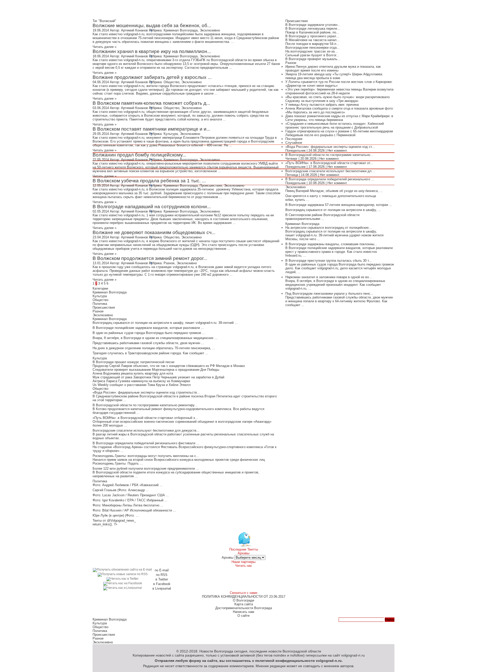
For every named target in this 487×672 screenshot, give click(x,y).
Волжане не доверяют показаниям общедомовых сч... (154, 232)
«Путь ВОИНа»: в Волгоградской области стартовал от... (329, 163)
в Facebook (161, 584)
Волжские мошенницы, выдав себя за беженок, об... (152, 25)
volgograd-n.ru (329, 661)
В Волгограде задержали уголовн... (312, 25)
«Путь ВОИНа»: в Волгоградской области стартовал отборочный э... (145, 418)
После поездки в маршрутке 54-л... (312, 44)
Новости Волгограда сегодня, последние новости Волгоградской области (260, 651)
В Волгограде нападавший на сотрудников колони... (152, 206)
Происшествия (211, 185)
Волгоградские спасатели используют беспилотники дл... (330, 171)
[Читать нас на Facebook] (122, 583)
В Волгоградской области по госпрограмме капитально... (329, 155)
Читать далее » (104, 47)
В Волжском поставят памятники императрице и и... (151, 129)
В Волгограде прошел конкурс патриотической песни (133, 362)
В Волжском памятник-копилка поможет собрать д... (151, 103)
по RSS (161, 575)
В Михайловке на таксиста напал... (312, 40)
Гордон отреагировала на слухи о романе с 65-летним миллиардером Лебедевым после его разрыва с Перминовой (339, 133)
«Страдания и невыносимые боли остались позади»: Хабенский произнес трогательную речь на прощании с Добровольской (334, 125)
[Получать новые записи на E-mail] (122, 569)
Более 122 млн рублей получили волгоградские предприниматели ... (146, 468)
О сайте (243, 615)
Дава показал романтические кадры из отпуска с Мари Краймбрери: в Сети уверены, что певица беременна (339, 118)
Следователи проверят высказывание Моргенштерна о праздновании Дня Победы (156, 370)
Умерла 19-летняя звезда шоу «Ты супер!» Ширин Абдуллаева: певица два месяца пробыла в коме (334, 76)
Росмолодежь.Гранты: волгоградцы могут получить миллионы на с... (146, 456)
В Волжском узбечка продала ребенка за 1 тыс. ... (149, 180)
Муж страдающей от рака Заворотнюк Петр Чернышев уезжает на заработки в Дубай (158, 377)
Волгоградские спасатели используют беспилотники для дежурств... (146, 430)
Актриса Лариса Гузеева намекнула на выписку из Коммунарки (141, 381)
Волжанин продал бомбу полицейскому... (139, 154)
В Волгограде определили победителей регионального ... (329, 179)
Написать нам (243, 612)
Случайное (293, 143)
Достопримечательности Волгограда (243, 608)
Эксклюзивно (210, 30)
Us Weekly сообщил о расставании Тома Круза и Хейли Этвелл (142, 385)
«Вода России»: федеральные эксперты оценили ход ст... (330, 147)
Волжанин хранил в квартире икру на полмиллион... (152, 51)
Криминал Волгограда (181, 30)
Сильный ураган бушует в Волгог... (312, 55)
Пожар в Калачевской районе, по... (312, 32)
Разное (169, 263)
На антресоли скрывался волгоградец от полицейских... (328, 227)
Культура (171, 134)
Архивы (227, 557)
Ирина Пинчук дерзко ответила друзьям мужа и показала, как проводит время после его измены (333, 68)
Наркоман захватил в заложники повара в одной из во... (328, 277)
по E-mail (162, 570)
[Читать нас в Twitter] (122, 578)
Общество (171, 82)
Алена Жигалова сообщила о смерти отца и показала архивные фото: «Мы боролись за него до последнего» (339, 110)
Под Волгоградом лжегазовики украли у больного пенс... (329, 293)
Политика (100, 304)
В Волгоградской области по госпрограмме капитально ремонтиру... (145, 405)
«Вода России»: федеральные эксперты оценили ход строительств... (146, 392)
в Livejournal (161, 588)
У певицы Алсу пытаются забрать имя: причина (322, 105)
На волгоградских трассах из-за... (311, 51)
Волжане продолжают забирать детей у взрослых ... (152, 77)
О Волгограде (243, 600)
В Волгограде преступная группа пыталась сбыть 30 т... (328, 260)
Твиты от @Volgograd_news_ (114, 520)
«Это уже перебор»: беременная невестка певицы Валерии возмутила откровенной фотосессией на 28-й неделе (339, 91)
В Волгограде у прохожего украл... (312, 36)
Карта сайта (243, 604)
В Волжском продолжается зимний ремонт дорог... (150, 258)
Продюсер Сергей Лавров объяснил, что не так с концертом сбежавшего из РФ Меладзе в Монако (169, 366)
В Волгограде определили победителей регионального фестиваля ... (146, 443)
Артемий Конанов (134, 30)
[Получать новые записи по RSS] (123, 574)
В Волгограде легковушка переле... (312, 28)
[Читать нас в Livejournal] (122, 588)
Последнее (293, 139)
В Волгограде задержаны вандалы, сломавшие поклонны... (331, 244)
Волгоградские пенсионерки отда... (312, 47)
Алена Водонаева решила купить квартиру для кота (133, 373)
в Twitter (161, 579)
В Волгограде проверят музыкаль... (312, 59)
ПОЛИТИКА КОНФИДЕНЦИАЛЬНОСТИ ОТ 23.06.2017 (243, 596)
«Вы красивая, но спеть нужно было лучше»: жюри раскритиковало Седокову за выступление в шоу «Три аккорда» (337, 99)
